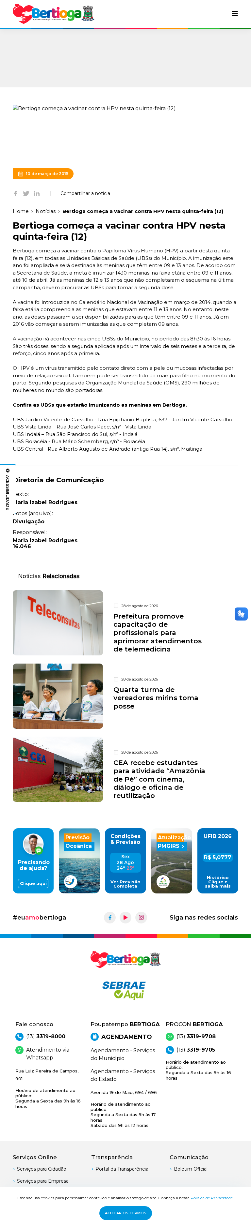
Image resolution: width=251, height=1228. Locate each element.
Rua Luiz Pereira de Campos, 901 (48, 1088)
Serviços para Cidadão (41, 1169)
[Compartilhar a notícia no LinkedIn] (37, 193)
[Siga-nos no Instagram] (141, 917)
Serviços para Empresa (43, 1181)
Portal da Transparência (121, 1169)
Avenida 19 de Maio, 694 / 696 (124, 1109)
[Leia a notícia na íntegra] (125, 623)
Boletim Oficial (191, 1169)
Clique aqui (33, 883)
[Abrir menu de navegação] (235, 13)
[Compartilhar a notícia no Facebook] (15, 193)
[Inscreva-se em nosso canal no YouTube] (125, 917)
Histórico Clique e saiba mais (218, 882)
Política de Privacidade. (212, 1197)
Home (21, 211)
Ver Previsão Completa (125, 884)
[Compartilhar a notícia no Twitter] (26, 193)
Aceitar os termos (125, 1213)
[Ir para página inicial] (53, 14)
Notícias (46, 211)
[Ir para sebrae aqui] (125, 991)
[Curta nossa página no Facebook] (110, 917)
